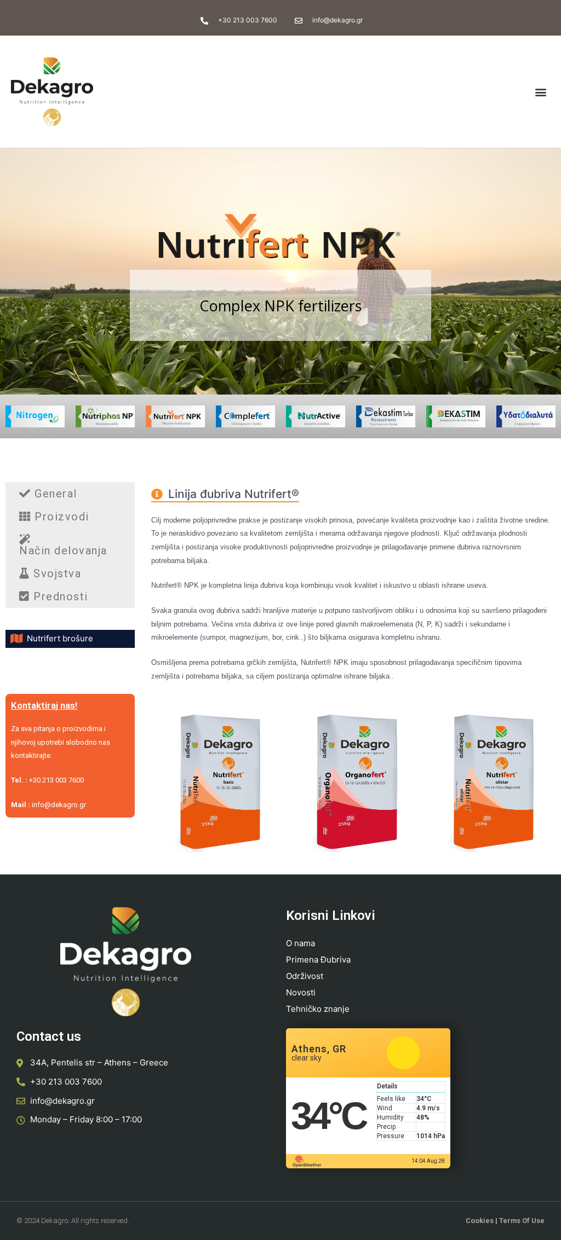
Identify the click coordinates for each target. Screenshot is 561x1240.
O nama (300, 943)
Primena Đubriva (318, 959)
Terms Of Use (522, 1220)
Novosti (301, 992)
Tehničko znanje (318, 1009)
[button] (541, 92)
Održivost (304, 976)
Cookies (480, 1220)
